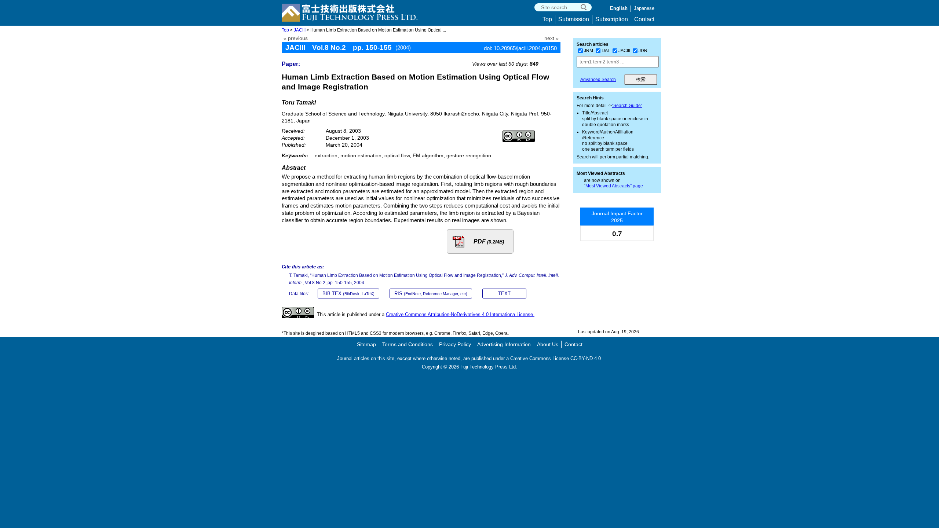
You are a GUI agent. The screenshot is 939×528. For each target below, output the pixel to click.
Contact (644, 19)
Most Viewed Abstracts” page (614, 185)
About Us (547, 344)
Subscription (611, 19)
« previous (296, 38)
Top (547, 19)
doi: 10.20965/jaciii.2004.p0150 (520, 48)
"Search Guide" (627, 105)
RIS (430, 293)
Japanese (644, 8)
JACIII (300, 30)
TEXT (504, 293)
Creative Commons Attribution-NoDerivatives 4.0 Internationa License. (460, 314)
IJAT (606, 50)
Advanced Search (598, 79)
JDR (643, 50)
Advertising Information (504, 344)
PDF (489, 241)
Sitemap (366, 344)
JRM (588, 50)
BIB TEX (348, 293)
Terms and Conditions (407, 344)
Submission (573, 19)
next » (551, 38)
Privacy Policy (455, 344)
